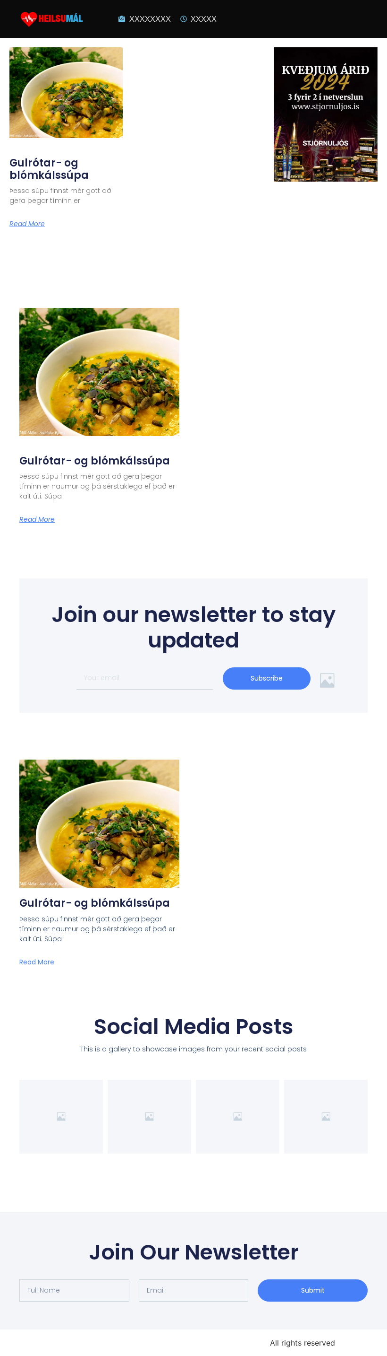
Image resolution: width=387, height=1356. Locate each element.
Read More (27, 223)
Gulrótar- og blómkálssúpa (49, 169)
